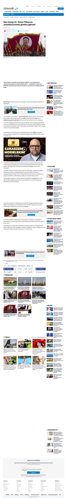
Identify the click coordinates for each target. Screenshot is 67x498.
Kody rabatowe (30, 484)
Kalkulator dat (57, 482)
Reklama (16, 494)
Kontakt (7, 494)
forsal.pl (32, 6)
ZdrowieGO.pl (49, 6)
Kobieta (29, 482)
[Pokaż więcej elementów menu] (63, 11)
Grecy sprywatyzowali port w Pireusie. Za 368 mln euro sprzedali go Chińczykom (10, 288)
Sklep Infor (5, 490)
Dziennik (5, 19)
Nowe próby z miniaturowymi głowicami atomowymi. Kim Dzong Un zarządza (24, 315)
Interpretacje (6, 489)
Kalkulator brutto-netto (58, 489)
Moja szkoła (30, 486)
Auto (17, 482)
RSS (60, 494)
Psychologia (43, 489)
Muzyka (29, 490)
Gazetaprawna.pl (6, 484)
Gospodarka (19, 485)
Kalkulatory (57, 480)
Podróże (18, 490)
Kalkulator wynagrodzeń (59, 490)
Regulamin (27, 494)
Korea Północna (21, 265)
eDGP (4, 485)
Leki (41, 485)
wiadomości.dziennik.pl (11, 19)
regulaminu (34, 469)
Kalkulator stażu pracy (58, 485)
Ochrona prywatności (35, 494)
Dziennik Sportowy (31, 17)
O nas (12, 494)
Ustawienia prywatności (53, 494)
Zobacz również (31, 111)
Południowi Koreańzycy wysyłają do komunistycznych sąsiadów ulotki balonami (38, 288)
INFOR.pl (27, 6)
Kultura (29, 491)
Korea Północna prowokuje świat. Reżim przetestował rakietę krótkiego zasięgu (24, 288)
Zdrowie (18, 489)
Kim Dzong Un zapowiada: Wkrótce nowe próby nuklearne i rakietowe (24, 301)
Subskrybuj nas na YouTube (11, 31)
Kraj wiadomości (41, 337)
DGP (44, 6)
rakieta (28, 265)
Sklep (62, 6)
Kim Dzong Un (14, 265)
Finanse (42, 484)
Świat (12, 14)
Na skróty (5, 480)
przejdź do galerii (30, 255)
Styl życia (42, 490)
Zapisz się (33, 472)
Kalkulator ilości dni (58, 484)
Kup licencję (15, 261)
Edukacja (29, 485)
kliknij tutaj (39, 476)
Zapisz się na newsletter (24, 31)
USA (8, 265)
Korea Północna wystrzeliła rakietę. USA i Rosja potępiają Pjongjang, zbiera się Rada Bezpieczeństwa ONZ (30, 211)
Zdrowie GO (16, 17)
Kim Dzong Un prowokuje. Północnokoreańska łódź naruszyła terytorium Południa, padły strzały (31, 108)
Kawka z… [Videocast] (23, 17)
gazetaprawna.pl (57, 6)
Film (29, 489)
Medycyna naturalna (44, 486)
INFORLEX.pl (39, 6)
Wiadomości (7, 14)
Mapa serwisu (43, 494)
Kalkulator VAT (57, 486)
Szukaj (61, 8)
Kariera (21, 494)
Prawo (42, 482)
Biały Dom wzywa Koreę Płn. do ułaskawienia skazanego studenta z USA (10, 301)
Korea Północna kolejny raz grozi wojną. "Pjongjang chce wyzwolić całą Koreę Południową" (38, 302)
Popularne (33, 337)
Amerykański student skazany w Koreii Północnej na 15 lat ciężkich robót (10, 315)
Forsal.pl (5, 486)
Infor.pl (5, 482)
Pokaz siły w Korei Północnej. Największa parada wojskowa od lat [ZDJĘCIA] (30, 252)
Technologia (19, 484)
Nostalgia (11, 17)
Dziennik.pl (19, 480)
